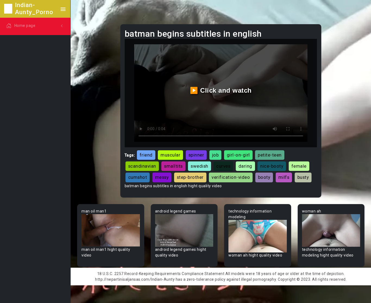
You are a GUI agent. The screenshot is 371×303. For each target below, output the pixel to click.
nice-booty (271, 166)
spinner (196, 155)
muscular (170, 155)
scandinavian (142, 166)
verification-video (231, 177)
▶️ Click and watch (221, 90)
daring (245, 166)
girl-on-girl (238, 155)
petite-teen (270, 155)
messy (162, 177)
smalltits (173, 166)
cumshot (137, 177)
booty (264, 177)
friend (146, 155)
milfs (284, 177)
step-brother (190, 177)
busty (303, 177)
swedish (199, 166)
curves (223, 166)
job (215, 155)
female (299, 166)
